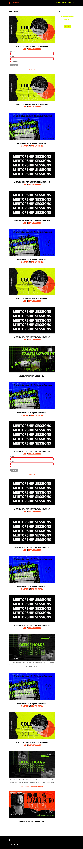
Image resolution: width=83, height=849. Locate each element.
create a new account (34, 49)
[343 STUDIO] (14, 4)
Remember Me (15, 61)
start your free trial (37, 146)
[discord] (17, 844)
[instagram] (12, 844)
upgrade (26, 146)
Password (12, 56)
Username (12, 51)
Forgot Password (32, 69)
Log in (24, 49)
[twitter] (15, 844)
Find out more (67, 26)
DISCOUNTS (64, 2)
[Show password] (52, 58)
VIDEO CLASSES (58, 2)
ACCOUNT (69, 2)
